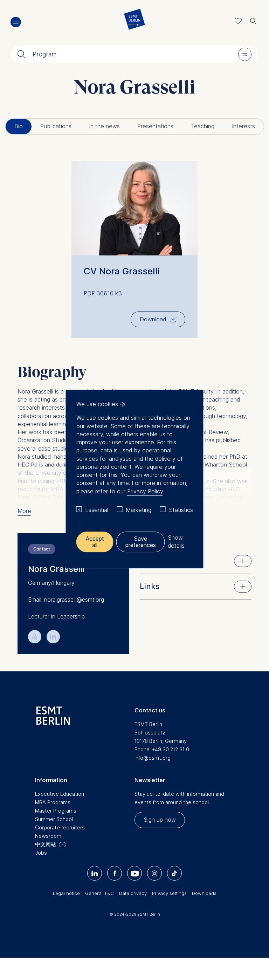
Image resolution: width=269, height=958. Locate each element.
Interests (243, 126)
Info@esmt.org (152, 757)
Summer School (54, 819)
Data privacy (133, 893)
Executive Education (59, 794)
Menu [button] (16, 22)
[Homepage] (134, 21)
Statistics (181, 509)
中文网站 (45, 844)
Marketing (138, 509)
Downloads (204, 893)
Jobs (41, 852)
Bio (18, 126)
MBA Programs (52, 802)
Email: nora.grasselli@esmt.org (66, 599)
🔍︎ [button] (253, 19)
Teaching (202, 126)
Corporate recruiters (60, 827)
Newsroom (48, 836)
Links (149, 586)
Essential (96, 509)
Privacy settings (169, 893)
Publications (55, 126)
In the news (104, 126)
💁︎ (34, 636)
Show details (176, 541)
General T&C (99, 893)
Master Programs (55, 810)
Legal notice (66, 893)
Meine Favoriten (238, 21)
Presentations (155, 126)
